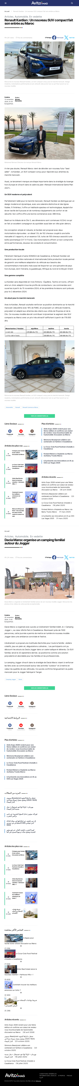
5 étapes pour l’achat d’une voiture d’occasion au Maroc (18, 452)
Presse (69, 1075)
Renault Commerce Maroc (30, 407)
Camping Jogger (11, 679)
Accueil (7, 11)
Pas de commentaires (25, 38)
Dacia (20, 679)
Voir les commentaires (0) (39, 416)
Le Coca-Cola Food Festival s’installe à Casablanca (18, 466)
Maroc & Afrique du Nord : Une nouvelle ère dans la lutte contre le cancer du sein (18, 512)
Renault (17, 407)
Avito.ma (38, 1081)
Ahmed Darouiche (18, 100)
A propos (61, 1075)
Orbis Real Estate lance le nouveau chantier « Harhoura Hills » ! (18, 481)
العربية (41, 1077)
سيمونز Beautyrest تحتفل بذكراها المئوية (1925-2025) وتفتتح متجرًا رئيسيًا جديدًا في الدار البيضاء (20, 1038)
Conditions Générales (48, 1074)
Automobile (21, 16)
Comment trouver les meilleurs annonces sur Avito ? (17, 495)
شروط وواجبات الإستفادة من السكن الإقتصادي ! (17, 911)
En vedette (35, 16)
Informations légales (48, 1075)
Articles (9, 16)
